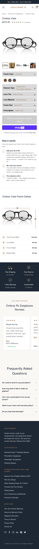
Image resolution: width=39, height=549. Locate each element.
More (8, 341)
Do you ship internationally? (13, 411)
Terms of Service (10, 519)
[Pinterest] (21, 532)
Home (4, 14)
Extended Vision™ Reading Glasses (16, 452)
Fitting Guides (9, 490)
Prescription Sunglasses (12, 459)
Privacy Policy (9, 523)
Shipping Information (11, 516)
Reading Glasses (10, 463)
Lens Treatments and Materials (15, 494)
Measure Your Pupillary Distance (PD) (17, 476)
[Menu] (3, 7)
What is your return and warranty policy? (17, 405)
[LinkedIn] (17, 532)
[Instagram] (13, 532)
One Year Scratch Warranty (13, 509)
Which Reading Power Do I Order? (16, 483)
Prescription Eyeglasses (12, 456)
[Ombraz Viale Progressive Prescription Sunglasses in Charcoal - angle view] (12, 65)
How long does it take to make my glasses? (15, 389)
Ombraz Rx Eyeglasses (15, 14)
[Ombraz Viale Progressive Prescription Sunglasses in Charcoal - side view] (33, 65)
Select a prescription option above (19, 120)
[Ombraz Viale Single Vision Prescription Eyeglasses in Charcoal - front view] (5, 65)
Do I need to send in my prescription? (16, 382)
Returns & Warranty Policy (13, 512)
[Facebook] (9, 532)
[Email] (5, 532)
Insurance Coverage (11, 497)
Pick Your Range (10, 480)
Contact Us (8, 526)
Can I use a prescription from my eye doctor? (16, 398)
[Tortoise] (5, 80)
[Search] (33, 7)
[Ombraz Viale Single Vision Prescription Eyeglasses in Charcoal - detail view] (19, 65)
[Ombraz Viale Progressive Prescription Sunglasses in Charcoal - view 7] (26, 65)
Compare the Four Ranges (13, 487)
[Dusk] (14, 80)
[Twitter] (25, 532)
